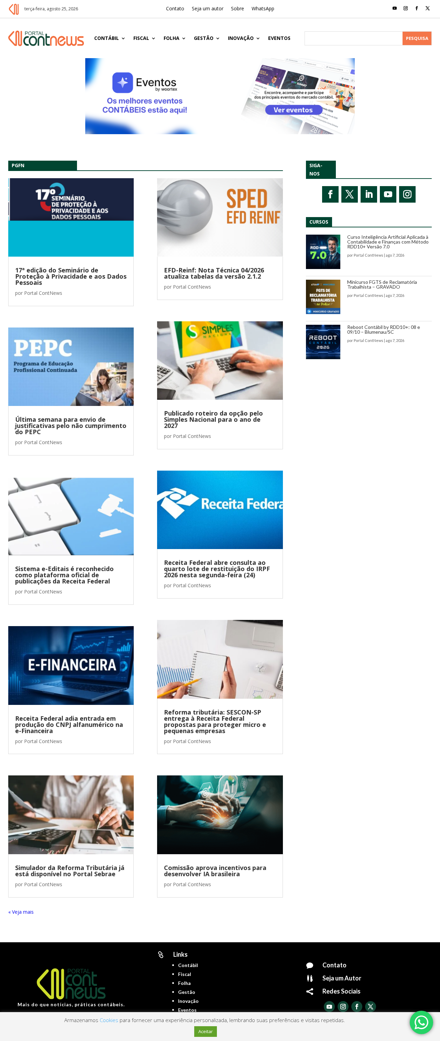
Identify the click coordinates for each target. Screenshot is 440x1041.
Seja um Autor (341, 978)
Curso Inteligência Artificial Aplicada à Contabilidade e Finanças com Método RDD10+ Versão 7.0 (388, 241)
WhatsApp (263, 9)
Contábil (106, 38)
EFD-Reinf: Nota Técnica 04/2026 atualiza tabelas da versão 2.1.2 (214, 273)
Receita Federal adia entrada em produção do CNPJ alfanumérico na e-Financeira (69, 724)
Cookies (109, 1020)
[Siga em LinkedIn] (369, 194)
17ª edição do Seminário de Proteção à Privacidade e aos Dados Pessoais (70, 276)
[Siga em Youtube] (394, 8)
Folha (171, 38)
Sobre (237, 9)
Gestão (203, 38)
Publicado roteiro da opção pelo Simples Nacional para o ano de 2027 (213, 419)
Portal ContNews (43, 293)
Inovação (241, 38)
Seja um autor (207, 9)
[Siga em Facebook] (416, 8)
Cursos (318, 221)
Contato (175, 9)
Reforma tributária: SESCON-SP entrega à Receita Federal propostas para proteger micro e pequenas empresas (215, 721)
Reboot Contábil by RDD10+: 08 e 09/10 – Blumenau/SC (383, 329)
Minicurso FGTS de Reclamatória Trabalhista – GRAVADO (382, 284)
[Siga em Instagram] (406, 8)
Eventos (279, 38)
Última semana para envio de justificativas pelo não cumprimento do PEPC (70, 425)
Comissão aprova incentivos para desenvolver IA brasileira (215, 870)
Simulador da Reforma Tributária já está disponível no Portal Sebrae (69, 870)
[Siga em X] (428, 8)
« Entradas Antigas (29, 912)
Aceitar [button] (205, 1031)
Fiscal (141, 38)
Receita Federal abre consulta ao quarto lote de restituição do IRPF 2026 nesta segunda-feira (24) (217, 568)
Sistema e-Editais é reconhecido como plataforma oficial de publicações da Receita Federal (64, 575)
